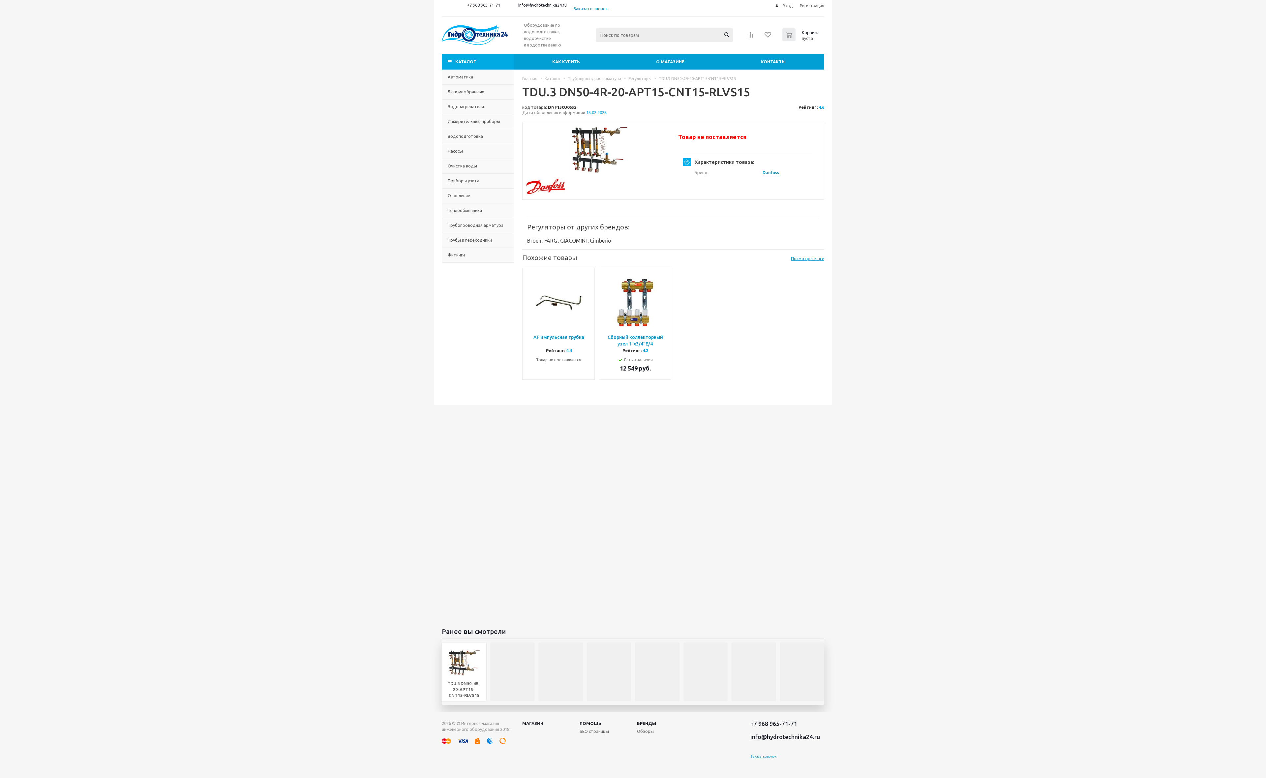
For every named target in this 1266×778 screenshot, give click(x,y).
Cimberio (600, 241)
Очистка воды (462, 166)
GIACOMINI (573, 241)
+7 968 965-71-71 (483, 5)
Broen (534, 241)
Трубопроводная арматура (475, 225)
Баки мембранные (466, 91)
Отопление (459, 195)
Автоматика (460, 77)
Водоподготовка (465, 136)
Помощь (590, 723)
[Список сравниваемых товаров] (752, 37)
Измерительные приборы (474, 121)
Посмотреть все (807, 258)
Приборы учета (463, 180)
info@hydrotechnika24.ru (542, 5)
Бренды (646, 723)
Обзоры (645, 731)
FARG (550, 241)
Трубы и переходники (470, 240)
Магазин (532, 723)
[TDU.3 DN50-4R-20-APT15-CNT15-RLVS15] (598, 150)
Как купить (566, 61)
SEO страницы (594, 731)
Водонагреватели (466, 106)
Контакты (773, 61)
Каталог (465, 61)
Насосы (455, 151)
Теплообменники (465, 210)
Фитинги (456, 255)
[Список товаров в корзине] (802, 39)
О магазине (670, 61)
